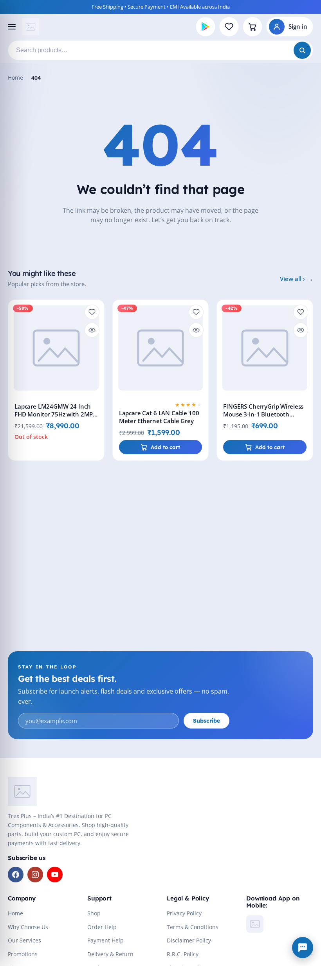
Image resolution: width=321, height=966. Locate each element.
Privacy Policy (184, 913)
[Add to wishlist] (92, 312)
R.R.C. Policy (182, 954)
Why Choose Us (28, 927)
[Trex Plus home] (30, 26)
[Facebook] (15, 874)
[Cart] (252, 27)
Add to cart (165, 447)
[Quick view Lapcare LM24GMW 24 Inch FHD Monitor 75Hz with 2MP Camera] (92, 330)
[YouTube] (55, 874)
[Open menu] (11, 26)
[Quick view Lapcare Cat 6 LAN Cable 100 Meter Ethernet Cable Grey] (196, 330)
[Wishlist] (229, 27)
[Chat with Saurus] (302, 947)
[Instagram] (35, 874)
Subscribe (206, 720)
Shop (94, 913)
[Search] (302, 50)
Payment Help (105, 940)
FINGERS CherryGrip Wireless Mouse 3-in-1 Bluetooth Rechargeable (263, 414)
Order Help (102, 927)
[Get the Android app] (205, 27)
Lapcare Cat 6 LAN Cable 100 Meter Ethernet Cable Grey (159, 417)
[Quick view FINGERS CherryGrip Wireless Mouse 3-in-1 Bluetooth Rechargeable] (300, 330)
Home (15, 77)
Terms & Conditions (192, 927)
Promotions (23, 954)
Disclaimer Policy (189, 940)
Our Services (24, 940)
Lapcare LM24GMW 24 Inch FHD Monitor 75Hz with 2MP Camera (53, 414)
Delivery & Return (110, 954)
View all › (292, 279)
